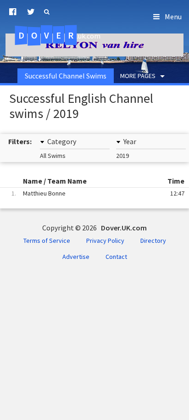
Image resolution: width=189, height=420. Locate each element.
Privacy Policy (105, 240)
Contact (116, 256)
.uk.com (59, 35)
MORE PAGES (138, 76)
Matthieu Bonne (97, 193)
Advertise (75, 256)
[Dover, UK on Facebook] (13, 12)
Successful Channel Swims (65, 75)
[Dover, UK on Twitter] (31, 12)
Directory (153, 240)
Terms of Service (46, 240)
